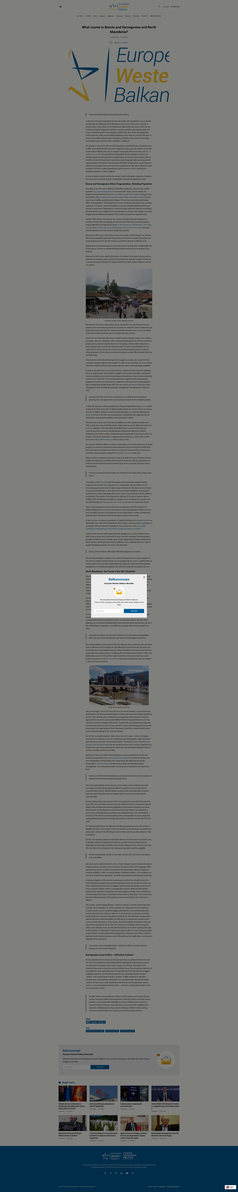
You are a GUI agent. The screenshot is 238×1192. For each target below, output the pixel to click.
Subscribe (134, 611)
